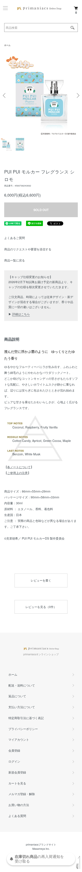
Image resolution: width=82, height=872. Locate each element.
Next (77, 95)
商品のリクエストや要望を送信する (27, 249)
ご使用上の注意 (17, 473)
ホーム (7, 45)
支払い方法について (21, 707)
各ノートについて (19, 467)
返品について (17, 696)
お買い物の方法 (18, 805)
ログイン (14, 761)
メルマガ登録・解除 (21, 794)
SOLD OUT (41, 210)
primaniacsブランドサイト (41, 844)
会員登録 (14, 750)
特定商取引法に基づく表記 (26, 718)
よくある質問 (17, 816)
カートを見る (17, 783)
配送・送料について (21, 685)
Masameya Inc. (41, 848)
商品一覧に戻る (14, 260)
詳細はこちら (21, 314)
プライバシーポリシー (23, 729)
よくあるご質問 (14, 238)
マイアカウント (18, 739)
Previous (4, 95)
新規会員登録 (17, 772)
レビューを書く (41, 580)
